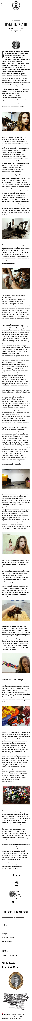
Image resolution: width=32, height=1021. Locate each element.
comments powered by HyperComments (13, 917)
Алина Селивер (18, 895)
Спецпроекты (6, 945)
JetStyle (22, 1014)
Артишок (16, 21)
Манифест (5, 934)
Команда (4, 930)
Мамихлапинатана (15, 1018)
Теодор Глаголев (7, 941)
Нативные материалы (8, 937)
